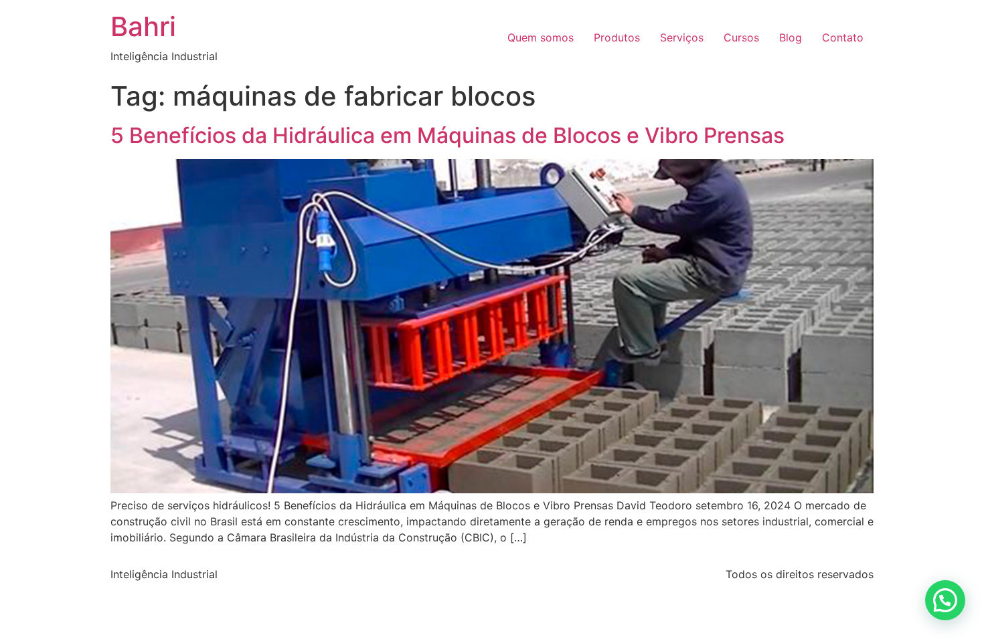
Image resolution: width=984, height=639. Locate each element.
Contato (843, 37)
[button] (945, 600)
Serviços (682, 37)
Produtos (617, 37)
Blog (790, 37)
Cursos (741, 37)
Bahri (143, 26)
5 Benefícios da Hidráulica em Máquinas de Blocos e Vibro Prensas (447, 135)
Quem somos (540, 37)
